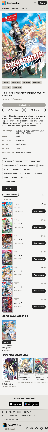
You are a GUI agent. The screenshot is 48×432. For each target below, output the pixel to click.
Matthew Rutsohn (23, 152)
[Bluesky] (46, 428)
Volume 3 (18, 239)
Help (19, 412)
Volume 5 (18, 271)
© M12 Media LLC (8, 429)
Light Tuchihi (21, 148)
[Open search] (44, 8)
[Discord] (31, 428)
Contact (28, 412)
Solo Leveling (7, 384)
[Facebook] (36, 428)
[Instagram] (41, 428)
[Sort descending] (43, 194)
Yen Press (20, 140)
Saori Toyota (21, 144)
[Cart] (34, 2)
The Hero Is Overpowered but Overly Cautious (8, 347)
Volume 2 (18, 223)
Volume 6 (18, 287)
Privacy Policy (28, 415)
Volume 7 (18, 303)
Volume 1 (18, 207)
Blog (4, 412)
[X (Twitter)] (26, 428)
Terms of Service (10, 419)
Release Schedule (10, 415)
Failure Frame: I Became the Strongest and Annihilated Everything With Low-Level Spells (25, 378)
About (12, 412)
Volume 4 (18, 255)
